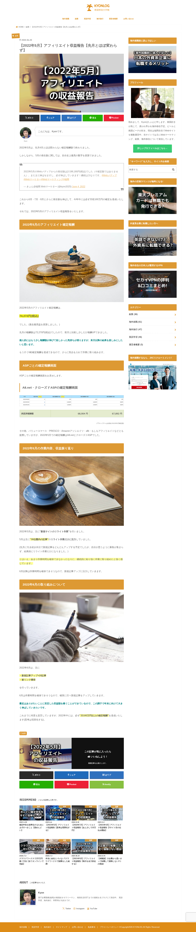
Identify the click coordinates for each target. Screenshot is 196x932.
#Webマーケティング (52, 179)
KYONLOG (137, 927)
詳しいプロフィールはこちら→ (152, 148)
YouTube (93, 909)
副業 (76, 19)
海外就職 (65, 19)
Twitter (68, 909)
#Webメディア (109, 175)
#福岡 (66, 179)
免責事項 (91, 927)
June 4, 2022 (78, 186)
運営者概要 (113, 19)
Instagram (80, 909)
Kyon (41, 892)
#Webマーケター (32, 179)
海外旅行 (100, 19)
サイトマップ (61, 927)
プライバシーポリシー (109, 927)
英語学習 (87, 19)
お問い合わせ (128, 19)
